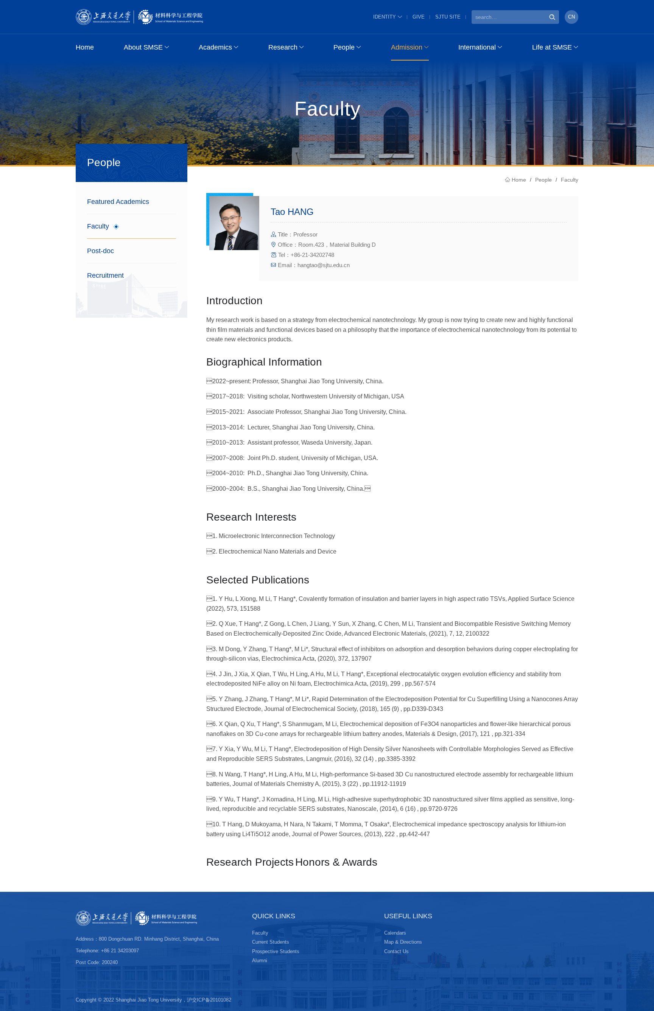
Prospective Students (275, 951)
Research (282, 47)
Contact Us (396, 951)
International (477, 47)
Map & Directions (403, 942)
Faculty (569, 180)
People (344, 47)
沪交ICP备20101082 (209, 1000)
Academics (215, 47)
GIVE (419, 17)
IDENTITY (384, 17)
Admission (406, 47)
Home (85, 47)
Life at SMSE (552, 47)
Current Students (270, 942)
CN (571, 17)
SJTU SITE (448, 17)
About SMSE (143, 47)
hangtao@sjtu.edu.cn (323, 265)
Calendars (395, 933)
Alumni (259, 960)
